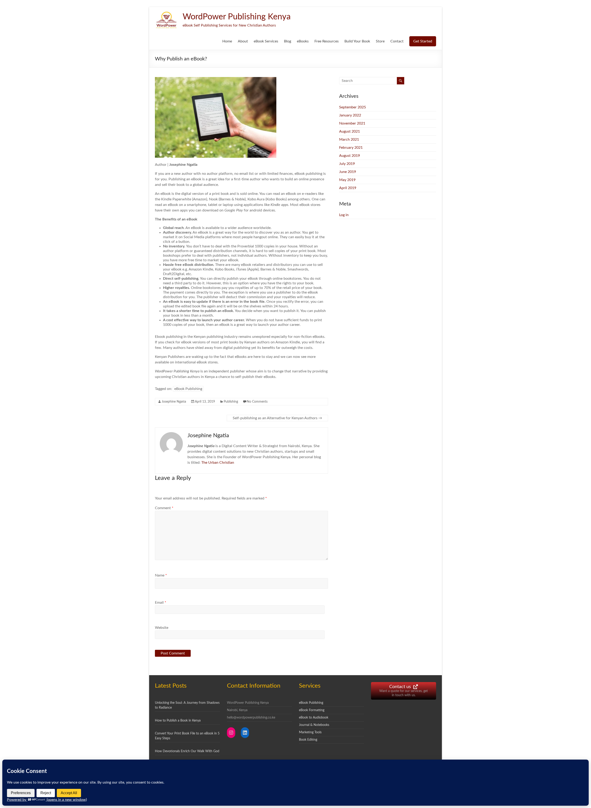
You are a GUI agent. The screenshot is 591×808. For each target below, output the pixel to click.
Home (227, 41)
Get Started (422, 41)
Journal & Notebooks (314, 725)
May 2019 (347, 180)
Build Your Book (357, 41)
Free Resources (326, 41)
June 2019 (347, 172)
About (243, 41)
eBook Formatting (311, 710)
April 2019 (347, 188)
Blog (287, 41)
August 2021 (349, 131)
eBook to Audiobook (313, 717)
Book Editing (308, 739)
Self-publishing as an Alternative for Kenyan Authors (277, 418)
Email (160, 602)
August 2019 (349, 155)
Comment (164, 508)
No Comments (257, 401)
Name (161, 575)
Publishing (231, 401)
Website (161, 628)
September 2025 (352, 107)
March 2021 (349, 139)
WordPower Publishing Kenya (237, 17)
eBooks (303, 41)
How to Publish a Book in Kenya (178, 720)
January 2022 (350, 115)
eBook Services (266, 41)
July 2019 (347, 164)
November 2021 (352, 123)
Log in (344, 215)
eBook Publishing (188, 389)
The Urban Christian (217, 462)
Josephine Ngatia (174, 401)
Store (380, 41)
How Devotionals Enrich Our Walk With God (187, 751)
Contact (397, 41)
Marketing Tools (310, 732)
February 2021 (351, 147)
